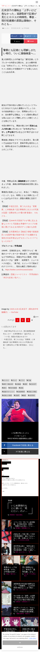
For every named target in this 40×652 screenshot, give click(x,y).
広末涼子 (33, 384)
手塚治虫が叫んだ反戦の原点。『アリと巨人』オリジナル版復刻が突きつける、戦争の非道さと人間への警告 (10, 631)
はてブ (28, 36)
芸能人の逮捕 (8, 395)
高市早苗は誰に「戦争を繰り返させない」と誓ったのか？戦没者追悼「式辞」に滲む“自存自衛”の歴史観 (25, 548)
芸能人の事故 (32, 391)
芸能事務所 (21, 391)
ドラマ (22, 380)
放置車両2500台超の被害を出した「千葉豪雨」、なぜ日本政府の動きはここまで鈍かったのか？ (24, 586)
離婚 (24, 395)
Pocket (31, 41)
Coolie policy (32, 638)
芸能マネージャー (9, 391)
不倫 (29, 380)
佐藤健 (19, 384)
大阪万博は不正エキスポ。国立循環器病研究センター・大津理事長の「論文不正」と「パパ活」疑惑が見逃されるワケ (19, 333)
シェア (14, 36)
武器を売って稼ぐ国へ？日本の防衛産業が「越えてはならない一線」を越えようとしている (24, 536)
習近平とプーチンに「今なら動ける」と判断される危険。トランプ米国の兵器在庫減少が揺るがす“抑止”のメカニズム (24, 610)
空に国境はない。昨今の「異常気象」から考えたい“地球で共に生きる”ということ (29, 569)
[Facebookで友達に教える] (20, 443)
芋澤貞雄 (26, 28)
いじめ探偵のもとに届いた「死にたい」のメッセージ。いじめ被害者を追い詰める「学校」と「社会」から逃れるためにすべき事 (19, 508)
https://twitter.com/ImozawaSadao (19, 270)
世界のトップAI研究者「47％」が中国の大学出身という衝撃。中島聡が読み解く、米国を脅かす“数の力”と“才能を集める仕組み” (10, 569)
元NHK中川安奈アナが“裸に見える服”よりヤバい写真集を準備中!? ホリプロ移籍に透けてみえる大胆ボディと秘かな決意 (19, 224)
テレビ (15, 380)
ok (20, 642)
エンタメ (6, 28)
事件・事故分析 (8, 384)
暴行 (5, 388)
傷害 (25, 384)
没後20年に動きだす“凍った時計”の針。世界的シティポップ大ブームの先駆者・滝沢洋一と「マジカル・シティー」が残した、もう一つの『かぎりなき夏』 (29, 631)
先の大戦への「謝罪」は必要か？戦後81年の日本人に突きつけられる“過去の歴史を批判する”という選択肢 (25, 598)
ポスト (17, 41)
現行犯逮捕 (13, 388)
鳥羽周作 (32, 395)
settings (20, 647)
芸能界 (17, 395)
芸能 (21, 388)
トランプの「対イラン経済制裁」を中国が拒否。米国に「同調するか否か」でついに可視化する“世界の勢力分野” (24, 524)
